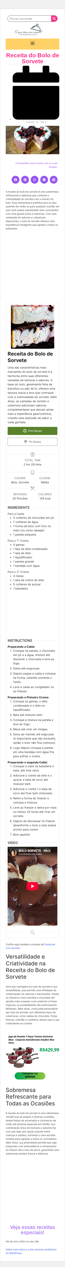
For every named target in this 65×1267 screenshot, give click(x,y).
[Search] (54, 19)
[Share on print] (54, 180)
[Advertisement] (32, 266)
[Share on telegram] (44, 180)
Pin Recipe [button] (34, 441)
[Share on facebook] (15, 180)
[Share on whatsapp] (34, 180)
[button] (32, 43)
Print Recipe (34, 430)
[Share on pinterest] (25, 180)
